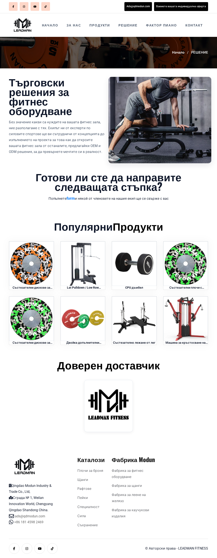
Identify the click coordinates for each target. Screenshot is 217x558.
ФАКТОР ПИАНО (161, 25)
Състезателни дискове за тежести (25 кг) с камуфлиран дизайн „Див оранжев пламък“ (31, 288)
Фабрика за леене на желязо (129, 498)
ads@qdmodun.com (30, 516)
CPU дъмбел (134, 287)
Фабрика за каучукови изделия (130, 513)
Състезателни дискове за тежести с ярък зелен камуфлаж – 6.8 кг (31, 343)
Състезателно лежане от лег (134, 342)
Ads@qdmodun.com (138, 6)
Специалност (88, 507)
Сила (81, 516)
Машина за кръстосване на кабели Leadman (186, 343)
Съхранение (87, 525)
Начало (178, 52)
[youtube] (35, 6)
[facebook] (13, 6)
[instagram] (24, 6)
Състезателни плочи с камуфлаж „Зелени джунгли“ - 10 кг (186, 288)
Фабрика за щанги (127, 486)
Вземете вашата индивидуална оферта (181, 6)
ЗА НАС (74, 25)
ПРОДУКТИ (99, 25)
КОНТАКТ (194, 25)
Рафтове (84, 489)
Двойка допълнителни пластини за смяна (82, 343)
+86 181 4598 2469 (28, 522)
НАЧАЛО (50, 25)
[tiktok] (45, 6)
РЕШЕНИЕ (128, 25)
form (71, 198)
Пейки (82, 498)
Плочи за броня (90, 471)
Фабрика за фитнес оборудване (127, 474)
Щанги (82, 480)
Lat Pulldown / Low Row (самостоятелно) (83, 288)
